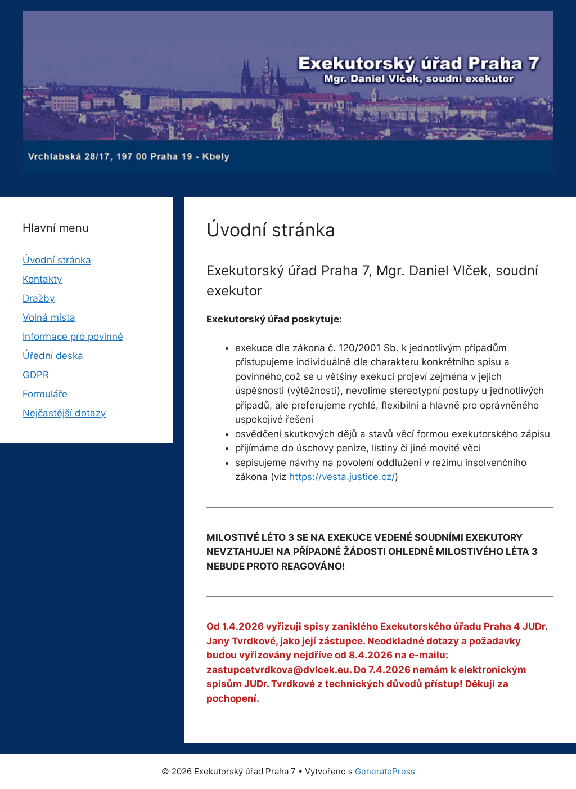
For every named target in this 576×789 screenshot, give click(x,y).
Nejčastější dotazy (64, 413)
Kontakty (42, 279)
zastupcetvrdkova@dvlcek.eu (277, 669)
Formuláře (45, 394)
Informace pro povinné (72, 336)
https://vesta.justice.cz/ (342, 476)
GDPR (35, 374)
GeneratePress (385, 771)
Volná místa (48, 317)
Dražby (38, 298)
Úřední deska (52, 355)
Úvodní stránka (56, 260)
